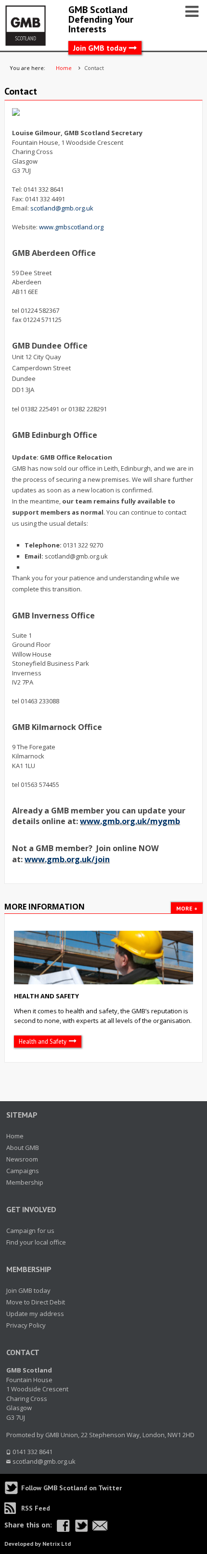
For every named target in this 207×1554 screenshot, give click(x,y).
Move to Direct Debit (35, 1302)
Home (15, 1136)
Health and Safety (46, 996)
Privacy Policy (26, 1325)
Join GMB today (100, 48)
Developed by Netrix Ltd (37, 1543)
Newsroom (22, 1159)
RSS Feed (35, 1508)
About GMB (22, 1147)
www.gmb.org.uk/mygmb (130, 821)
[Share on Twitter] (81, 1526)
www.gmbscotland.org (71, 227)
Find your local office (36, 1242)
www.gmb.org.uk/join (67, 859)
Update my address (35, 1313)
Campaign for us (30, 1230)
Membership (24, 1182)
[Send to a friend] (100, 1526)
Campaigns (22, 1170)
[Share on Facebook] (63, 1526)
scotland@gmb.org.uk (61, 208)
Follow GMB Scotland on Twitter (71, 1488)
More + (186, 908)
